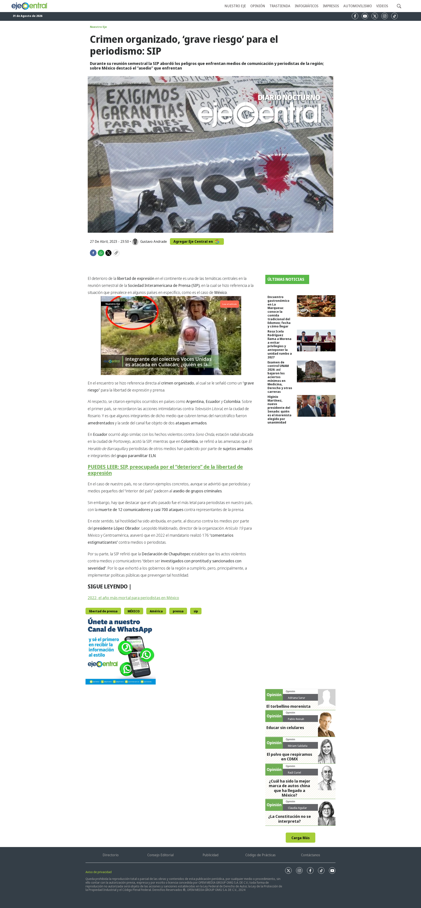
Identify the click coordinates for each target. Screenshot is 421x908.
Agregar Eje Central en (193, 241)
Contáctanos (310, 855)
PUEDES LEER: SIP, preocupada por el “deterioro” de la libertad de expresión (165, 469)
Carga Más (300, 837)
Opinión (257, 6)
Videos (382, 6)
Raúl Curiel (294, 772)
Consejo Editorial (160, 855)
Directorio (111, 855)
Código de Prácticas (260, 855)
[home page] (29, 6)
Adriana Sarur (296, 698)
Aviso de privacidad (99, 872)
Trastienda (279, 6)
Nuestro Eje (98, 27)
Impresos (331, 6)
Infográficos (306, 6)
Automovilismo (357, 6)
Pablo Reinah (296, 719)
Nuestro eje (235, 6)
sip (196, 611)
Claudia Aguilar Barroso (297, 809)
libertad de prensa (103, 611)
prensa (178, 611)
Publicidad (210, 855)
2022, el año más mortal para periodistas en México (133, 597)
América (156, 611)
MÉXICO (134, 611)
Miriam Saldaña (297, 746)
